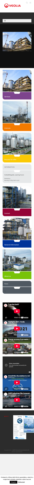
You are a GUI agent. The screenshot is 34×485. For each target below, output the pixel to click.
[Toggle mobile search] (27, 3)
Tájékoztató (21, 482)
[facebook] (5, 291)
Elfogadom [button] (13, 482)
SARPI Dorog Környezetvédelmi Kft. (21, 450)
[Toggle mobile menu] (30, 3)
